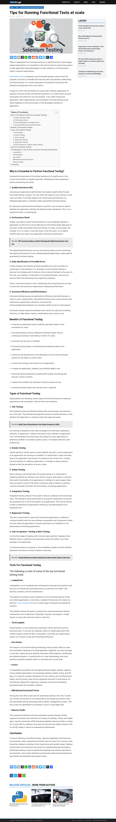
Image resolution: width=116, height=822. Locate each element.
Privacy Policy (87, 820)
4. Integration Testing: (20, 140)
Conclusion (15, 164)
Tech (93, 2)
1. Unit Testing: (18, 132)
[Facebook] (11, 775)
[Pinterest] (20, 775)
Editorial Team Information (99, 820)
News (86, 2)
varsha (13, 16)
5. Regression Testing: (20, 142)
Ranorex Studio (18, 162)
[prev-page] (11, 809)
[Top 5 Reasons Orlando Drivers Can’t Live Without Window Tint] (41, 796)
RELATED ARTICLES (20, 785)
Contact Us (66, 2)
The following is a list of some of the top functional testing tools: (34, 150)
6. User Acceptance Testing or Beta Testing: (28, 145)
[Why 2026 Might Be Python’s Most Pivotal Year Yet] (19, 796)
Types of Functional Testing (21, 130)
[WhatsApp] (24, 775)
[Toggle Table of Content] (56, 112)
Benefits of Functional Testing (21, 127)
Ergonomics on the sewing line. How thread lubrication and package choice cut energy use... (91, 49)
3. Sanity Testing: (19, 137)
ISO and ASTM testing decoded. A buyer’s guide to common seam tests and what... (91, 61)
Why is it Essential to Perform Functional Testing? (29, 115)
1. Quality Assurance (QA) (21, 118)
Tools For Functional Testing (21, 147)
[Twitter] (15, 775)
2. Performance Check (20, 120)
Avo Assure (17, 157)
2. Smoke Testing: (19, 135)
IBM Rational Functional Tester (23, 159)
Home (12, 7)
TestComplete (17, 155)
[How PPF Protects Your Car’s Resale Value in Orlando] (63, 796)
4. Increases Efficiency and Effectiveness (27, 125)
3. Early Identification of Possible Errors (26, 122)
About (73, 820)
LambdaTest (17, 152)
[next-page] (14, 809)
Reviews (102, 2)
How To (77, 2)
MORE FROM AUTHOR (43, 785)
